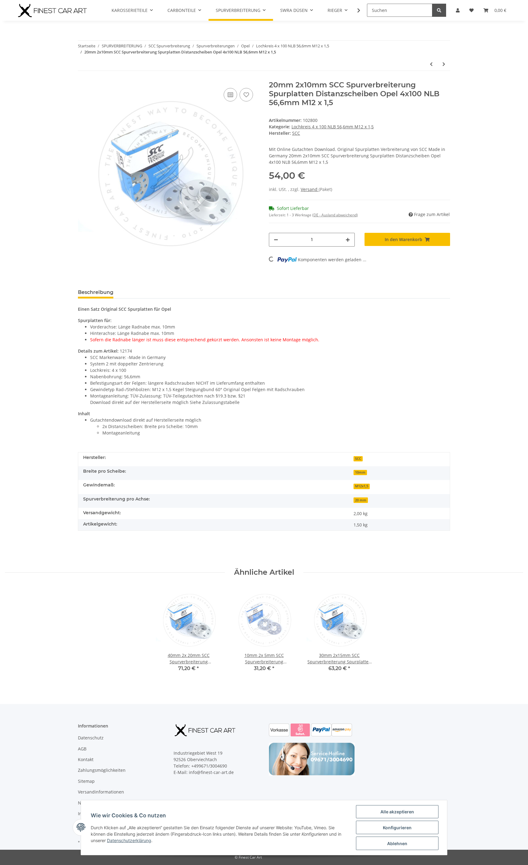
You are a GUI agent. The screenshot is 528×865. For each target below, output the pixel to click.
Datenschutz (91, 738)
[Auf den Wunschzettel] (246, 94)
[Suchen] (439, 10)
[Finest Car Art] (53, 10)
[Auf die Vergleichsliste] (230, 94)
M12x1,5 (361, 486)
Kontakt (86, 759)
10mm (360, 472)
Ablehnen (397, 843)
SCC (358, 458)
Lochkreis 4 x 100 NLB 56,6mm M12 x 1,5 (333, 127)
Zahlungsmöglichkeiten (102, 770)
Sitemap (86, 781)
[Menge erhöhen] (347, 239)
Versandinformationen (101, 792)
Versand (310, 189)
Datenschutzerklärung (129, 840)
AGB (82, 749)
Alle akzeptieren (397, 811)
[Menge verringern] (276, 239)
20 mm (360, 500)
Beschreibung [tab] (95, 292)
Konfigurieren (397, 827)
